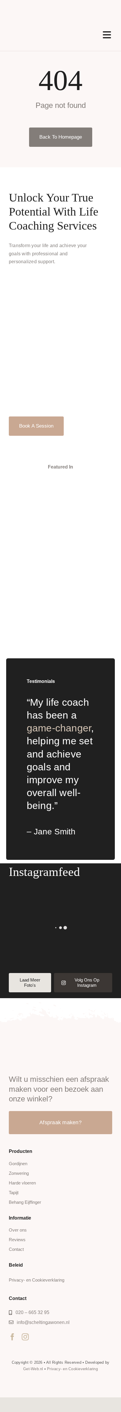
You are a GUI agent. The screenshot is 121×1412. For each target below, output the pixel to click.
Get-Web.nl (33, 1369)
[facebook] (12, 1336)
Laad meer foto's (30, 982)
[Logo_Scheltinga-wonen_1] (45, 9)
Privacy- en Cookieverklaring (72, 1369)
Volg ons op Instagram (87, 982)
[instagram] (25, 1336)
